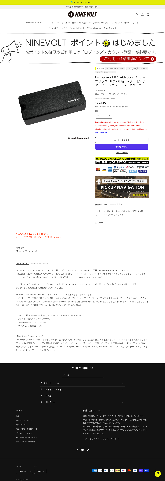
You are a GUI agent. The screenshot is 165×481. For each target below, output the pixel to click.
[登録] (101, 375)
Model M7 (25, 284)
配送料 (101, 107)
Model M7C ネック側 (26, 251)
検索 (18, 416)
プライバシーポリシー (25, 433)
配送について (21, 425)
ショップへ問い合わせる (26, 442)
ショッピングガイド (24, 420)
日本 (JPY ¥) (23, 471)
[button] (137, 14)
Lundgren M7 (22, 263)
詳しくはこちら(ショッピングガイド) (102, 439)
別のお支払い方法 (122, 152)
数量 (96, 111)
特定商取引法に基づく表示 (26, 437)
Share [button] (100, 223)
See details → (101, 132)
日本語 (39, 471)
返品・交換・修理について (26, 429)
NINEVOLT (26, 480)
